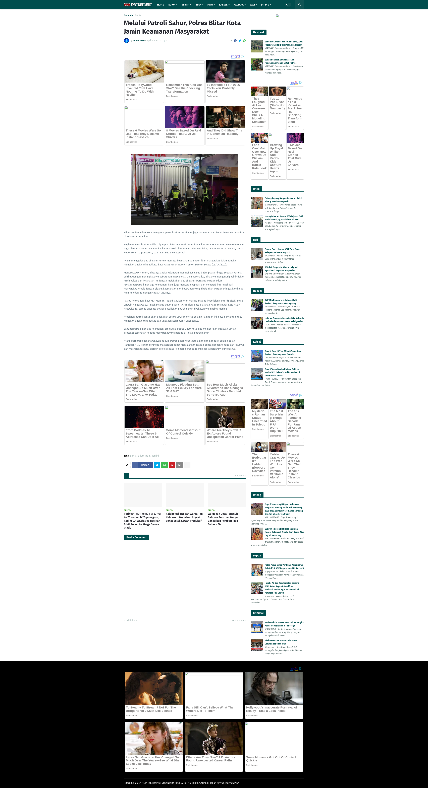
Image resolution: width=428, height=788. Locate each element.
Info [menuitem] (198, 4)
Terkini (155, 456)
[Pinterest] (172, 465)
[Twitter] (240, 40)
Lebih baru (131, 620)
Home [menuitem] (160, 4)
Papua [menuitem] (171, 4)
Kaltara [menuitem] (239, 4)
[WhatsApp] (244, 40)
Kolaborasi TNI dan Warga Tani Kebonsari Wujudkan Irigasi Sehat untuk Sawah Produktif (184, 517)
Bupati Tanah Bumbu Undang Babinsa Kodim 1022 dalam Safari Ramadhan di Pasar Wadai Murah (282, 372)
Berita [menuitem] (185, 4)
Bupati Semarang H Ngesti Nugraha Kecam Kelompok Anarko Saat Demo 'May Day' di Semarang (284, 532)
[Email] (179, 465)
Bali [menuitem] (252, 4)
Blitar (141, 456)
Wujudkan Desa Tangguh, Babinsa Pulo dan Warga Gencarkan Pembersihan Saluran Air (223, 519)
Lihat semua (240, 475)
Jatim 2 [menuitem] (265, 4)
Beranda (128, 15)
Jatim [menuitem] (210, 4)
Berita (138, 15)
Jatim (147, 456)
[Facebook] (235, 40)
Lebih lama (238, 620)
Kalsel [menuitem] (223, 4)
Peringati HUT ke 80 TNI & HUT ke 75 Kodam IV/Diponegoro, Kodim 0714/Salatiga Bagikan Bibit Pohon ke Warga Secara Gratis (143, 520)
